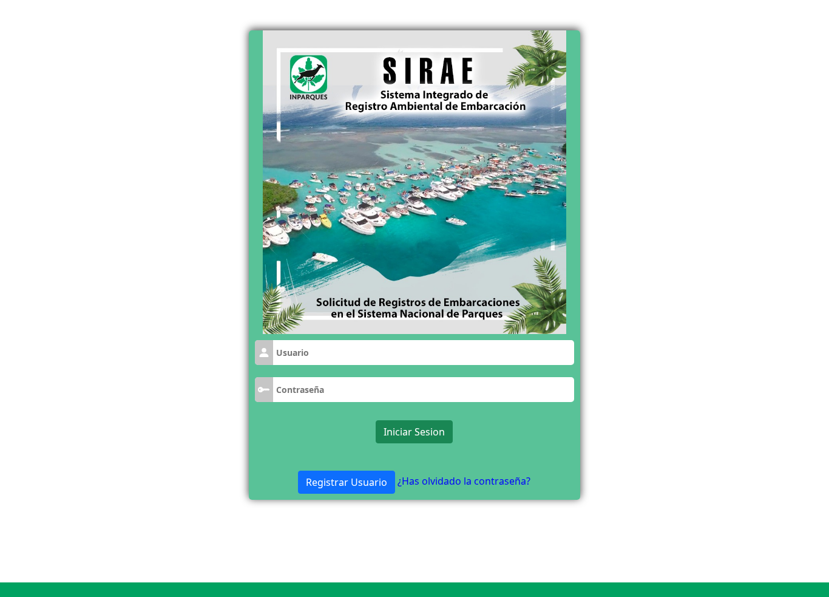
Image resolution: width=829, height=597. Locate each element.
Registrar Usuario (346, 482)
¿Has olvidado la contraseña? (464, 481)
